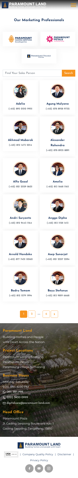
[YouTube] (39, 468)
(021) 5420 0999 (17, 397)
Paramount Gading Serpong (23, 357)
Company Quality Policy (37, 454)
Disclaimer (64, 454)
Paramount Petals (16, 362)
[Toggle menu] (73, 5)
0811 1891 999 (15, 391)
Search (68, 73)
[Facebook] (29, 468)
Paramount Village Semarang (24, 367)
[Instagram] (49, 468)
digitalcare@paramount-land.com (28, 403)
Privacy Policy (39, 460)
